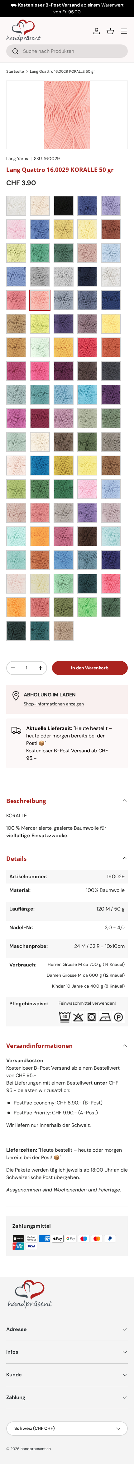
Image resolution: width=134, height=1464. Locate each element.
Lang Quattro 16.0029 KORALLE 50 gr (62, 71)
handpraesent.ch (36, 1448)
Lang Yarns (17, 158)
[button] (110, 31)
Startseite (15, 71)
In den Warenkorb (89, 668)
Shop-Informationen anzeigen (54, 704)
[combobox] (67, 51)
